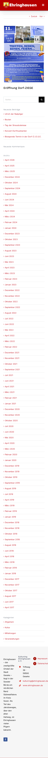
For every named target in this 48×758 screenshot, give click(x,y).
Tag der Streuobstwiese (15, 125)
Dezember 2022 (12, 290)
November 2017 (12, 585)
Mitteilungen (10, 633)
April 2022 (9, 335)
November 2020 (12, 415)
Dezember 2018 (12, 522)
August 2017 (10, 596)
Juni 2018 (9, 551)
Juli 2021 (9, 375)
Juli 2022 (9, 318)
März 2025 (10, 171)
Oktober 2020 (11, 420)
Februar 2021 (11, 398)
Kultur (7, 627)
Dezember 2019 (12, 466)
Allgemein (9, 622)
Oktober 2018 (11, 534)
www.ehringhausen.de (26, 685)
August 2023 (11, 250)
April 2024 (9, 211)
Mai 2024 (9, 205)
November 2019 (12, 471)
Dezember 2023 (12, 233)
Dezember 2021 (12, 352)
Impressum (41, 658)
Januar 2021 (10, 403)
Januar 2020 (10, 460)
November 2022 (12, 296)
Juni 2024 (9, 199)
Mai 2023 (9, 262)
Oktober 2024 (11, 182)
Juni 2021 (9, 381)
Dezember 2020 (12, 409)
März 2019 (9, 505)
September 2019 (12, 483)
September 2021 (12, 369)
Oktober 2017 (11, 590)
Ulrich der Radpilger (14, 114)
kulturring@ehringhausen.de (26, 681)
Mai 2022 (9, 330)
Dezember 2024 (12, 177)
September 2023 (12, 245)
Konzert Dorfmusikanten (16, 131)
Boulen (8, 119)
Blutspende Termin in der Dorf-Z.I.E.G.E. (23, 136)
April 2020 (9, 443)
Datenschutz (41, 663)
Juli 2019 (9, 494)
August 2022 (11, 313)
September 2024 (12, 188)
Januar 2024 (10, 228)
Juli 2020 (9, 426)
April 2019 (9, 500)
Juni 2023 (9, 256)
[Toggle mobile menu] (43, 5)
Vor (41, 16)
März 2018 (9, 562)
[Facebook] (5, 739)
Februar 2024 (11, 222)
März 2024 (10, 216)
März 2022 (10, 341)
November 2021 (12, 358)
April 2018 (9, 556)
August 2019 (10, 488)
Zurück (34, 16)
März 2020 (10, 449)
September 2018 (12, 539)
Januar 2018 (10, 573)
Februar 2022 (11, 347)
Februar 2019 (11, 511)
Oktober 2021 (11, 364)
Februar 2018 (11, 568)
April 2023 (9, 267)
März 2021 (9, 392)
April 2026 (9, 160)
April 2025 (9, 165)
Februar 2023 (11, 279)
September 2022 (12, 307)
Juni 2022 (9, 324)
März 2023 (10, 273)
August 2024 (11, 194)
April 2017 (9, 607)
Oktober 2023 (11, 239)
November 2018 (12, 528)
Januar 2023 (10, 284)
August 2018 (10, 545)
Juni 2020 (9, 432)
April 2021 (9, 386)
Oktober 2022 (11, 301)
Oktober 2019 (11, 477)
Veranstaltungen (12, 639)
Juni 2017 (9, 602)
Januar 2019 (10, 517)
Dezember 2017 (12, 579)
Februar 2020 (11, 454)
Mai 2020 (9, 437)
